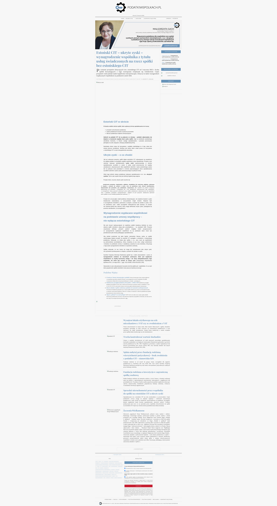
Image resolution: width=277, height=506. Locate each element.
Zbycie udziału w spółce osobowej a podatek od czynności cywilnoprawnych (127, 288)
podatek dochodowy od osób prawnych (103, 469)
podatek (101, 468)
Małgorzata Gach (166, 55)
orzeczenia (120, 466)
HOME (122, 18)
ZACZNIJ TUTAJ (129, 18)
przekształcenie (105, 471)
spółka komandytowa (99, 474)
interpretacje (111, 463)
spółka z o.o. (114, 474)
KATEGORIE (138, 18)
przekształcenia (98, 471)
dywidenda (106, 461)
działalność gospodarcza (114, 461)
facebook (175, 18)
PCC (96, 468)
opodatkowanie (114, 466)
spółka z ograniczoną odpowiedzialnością (103, 476)
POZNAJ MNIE (108, 499)
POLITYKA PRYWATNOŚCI (134, 499)
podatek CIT (106, 468)
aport (100, 461)
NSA (109, 466)
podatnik (113, 469)
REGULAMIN (156, 499)
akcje (97, 461)
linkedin (168, 18)
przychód (116, 471)
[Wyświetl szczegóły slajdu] (138, 34)
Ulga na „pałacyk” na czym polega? (115, 295)
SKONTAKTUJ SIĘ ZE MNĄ (150, 18)
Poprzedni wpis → (160, 454)
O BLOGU (115, 499)
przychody (111, 471)
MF (100, 466)
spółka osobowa (108, 474)
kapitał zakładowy (118, 463)
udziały (113, 476)
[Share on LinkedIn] (133, 306)
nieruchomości (105, 466)
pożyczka (117, 469)
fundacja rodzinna (104, 463)
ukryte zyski (151, 79)
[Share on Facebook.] (123, 306)
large (98, 466)
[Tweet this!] (126, 306)
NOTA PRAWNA (123, 499)
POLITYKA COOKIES (146, 499)
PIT (98, 468)
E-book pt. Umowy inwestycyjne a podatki (117, 277)
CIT (102, 461)
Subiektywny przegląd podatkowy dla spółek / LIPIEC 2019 (122, 282)
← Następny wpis (116, 454)
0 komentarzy (138, 449)
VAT (116, 476)
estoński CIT (145, 79)
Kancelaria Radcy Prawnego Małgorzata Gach (151, 503)
